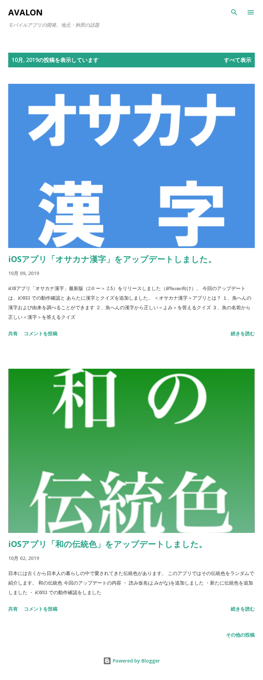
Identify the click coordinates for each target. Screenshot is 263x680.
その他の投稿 (240, 634)
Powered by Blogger (135, 660)
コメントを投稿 (41, 333)
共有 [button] (13, 333)
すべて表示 (237, 60)
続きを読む (243, 333)
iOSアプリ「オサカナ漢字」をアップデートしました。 (112, 258)
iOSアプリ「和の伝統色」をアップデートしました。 (107, 543)
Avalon (25, 12)
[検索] (234, 12)
